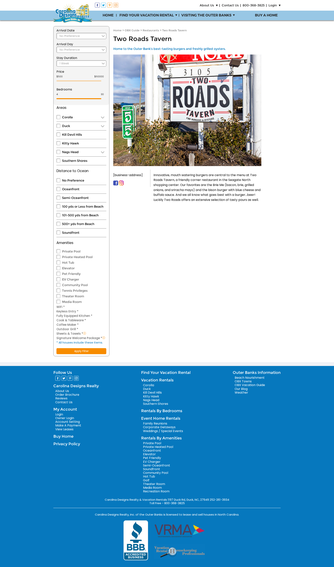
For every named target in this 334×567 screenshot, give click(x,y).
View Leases (64, 429)
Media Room (72, 302)
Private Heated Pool (77, 257)
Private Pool (71, 251)
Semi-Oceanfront (75, 198)
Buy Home (63, 436)
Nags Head (70, 152)
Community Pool (75, 285)
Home (108, 15)
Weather (241, 392)
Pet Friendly (71, 274)
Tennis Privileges (75, 290)
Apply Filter (81, 351)
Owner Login (64, 418)
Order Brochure (67, 394)
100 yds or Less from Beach (82, 206)
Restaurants (151, 30)
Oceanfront (70, 189)
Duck (66, 126)
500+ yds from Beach (78, 224)
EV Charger (70, 279)
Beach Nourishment (250, 377)
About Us (207, 5)
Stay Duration (66, 58)
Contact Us (230, 5)
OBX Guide (132, 30)
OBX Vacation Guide (250, 385)
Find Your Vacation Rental (146, 15)
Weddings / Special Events (163, 431)
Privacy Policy (66, 444)
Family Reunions (155, 423)
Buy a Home (266, 15)
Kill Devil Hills (72, 134)
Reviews (61, 398)
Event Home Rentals (160, 418)
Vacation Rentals (157, 380)
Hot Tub (68, 262)
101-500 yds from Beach (80, 215)
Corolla (67, 117)
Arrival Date (65, 30)
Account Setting (67, 421)
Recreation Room (156, 491)
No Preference (73, 180)
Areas (61, 107)
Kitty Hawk (70, 143)
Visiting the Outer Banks (206, 15)
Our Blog (241, 389)
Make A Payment (68, 425)
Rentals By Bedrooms (161, 410)
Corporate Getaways (159, 427)
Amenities (64, 242)
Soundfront (70, 232)
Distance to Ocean (72, 170)
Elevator (68, 268)
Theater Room (73, 296)
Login (272, 5)
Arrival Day (64, 44)
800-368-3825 (254, 5)
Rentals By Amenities (161, 438)
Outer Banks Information (257, 372)
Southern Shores (74, 161)
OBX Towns (243, 381)
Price (60, 71)
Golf (146, 480)
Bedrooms (64, 89)
